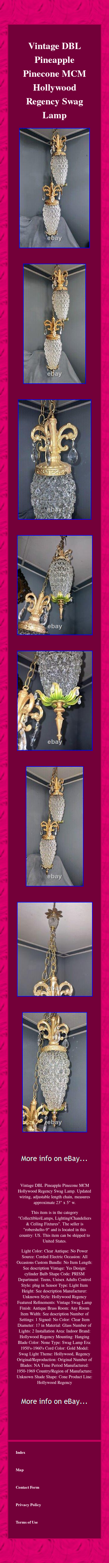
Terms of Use (27, 1522)
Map (20, 1469)
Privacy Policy (28, 1504)
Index (20, 1452)
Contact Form (27, 1487)
